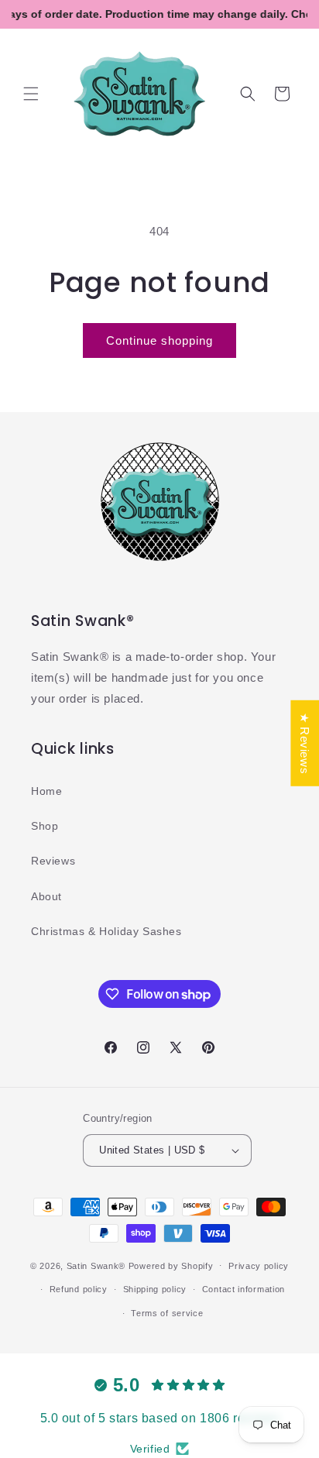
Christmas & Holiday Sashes (106, 931)
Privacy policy (258, 1266)
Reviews (53, 861)
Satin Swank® (96, 1265)
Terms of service (167, 1313)
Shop (44, 826)
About (46, 896)
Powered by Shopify (171, 1265)
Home (46, 791)
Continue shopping (159, 340)
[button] (31, 94)
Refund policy (79, 1289)
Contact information (243, 1289)
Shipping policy (155, 1289)
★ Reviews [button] (304, 743)
